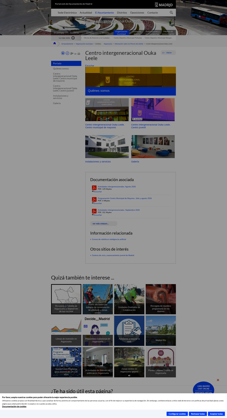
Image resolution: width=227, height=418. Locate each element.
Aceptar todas (216, 413)
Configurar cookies (177, 413)
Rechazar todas (198, 413)
